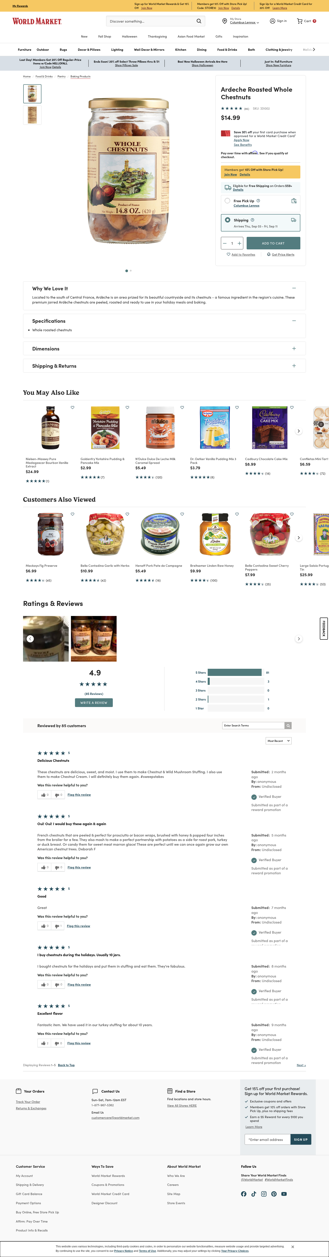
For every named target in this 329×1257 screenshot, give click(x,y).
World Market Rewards (108, 1176)
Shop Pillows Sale (126, 65)
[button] (24, 49)
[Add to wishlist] (72, 407)
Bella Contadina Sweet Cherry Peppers (267, 567)
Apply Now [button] (241, 140)
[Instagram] (264, 1194)
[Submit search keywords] (199, 21)
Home (27, 76)
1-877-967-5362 (103, 1105)
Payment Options (28, 1203)
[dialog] (164, 1249)
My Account (24, 1176)
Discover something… (127, 21)
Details (235, 8)
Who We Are (176, 1176)
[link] (306, 21)
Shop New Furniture (278, 65)
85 (246, 108)
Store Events (176, 1203)
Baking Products (80, 76)
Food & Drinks (44, 76)
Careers (173, 1185)
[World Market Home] (37, 21)
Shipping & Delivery (30, 1185)
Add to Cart (273, 243)
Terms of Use (147, 1251)
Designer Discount (105, 1203)
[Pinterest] (274, 1194)
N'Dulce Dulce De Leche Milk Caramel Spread (155, 461)
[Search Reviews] (288, 725)
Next (301, 1065)
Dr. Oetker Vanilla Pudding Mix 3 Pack (213, 461)
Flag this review (79, 794)
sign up (301, 1139)
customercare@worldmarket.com (115, 1117)
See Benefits (243, 144)
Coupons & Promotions (108, 1185)
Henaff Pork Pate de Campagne (158, 565)
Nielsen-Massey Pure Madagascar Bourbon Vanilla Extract (47, 463)
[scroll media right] (298, 638)
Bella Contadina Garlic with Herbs (105, 565)
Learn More (280, 8)
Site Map (173, 1194)
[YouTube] (284, 1194)
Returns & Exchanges (31, 1108)
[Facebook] (243, 1194)
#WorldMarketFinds (279, 1180)
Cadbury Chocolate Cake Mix (266, 459)
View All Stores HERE (182, 1105)
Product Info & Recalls (32, 1230)
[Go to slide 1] (126, 271)
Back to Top (66, 1065)
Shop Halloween (202, 65)
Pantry (62, 76)
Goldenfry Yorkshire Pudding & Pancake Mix (102, 461)
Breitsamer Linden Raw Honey (212, 565)
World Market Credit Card (110, 1194)
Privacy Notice (123, 1251)
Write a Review (93, 702)
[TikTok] (253, 1194)
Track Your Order (28, 1102)
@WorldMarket (252, 1180)
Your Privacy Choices (235, 1251)
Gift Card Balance (29, 1194)
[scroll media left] (30, 638)
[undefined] (300, 49)
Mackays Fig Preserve (41, 565)
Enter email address (266, 1139)
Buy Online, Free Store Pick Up (37, 1212)
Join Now (146, 8)
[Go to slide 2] (131, 271)
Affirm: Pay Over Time (32, 1221)
